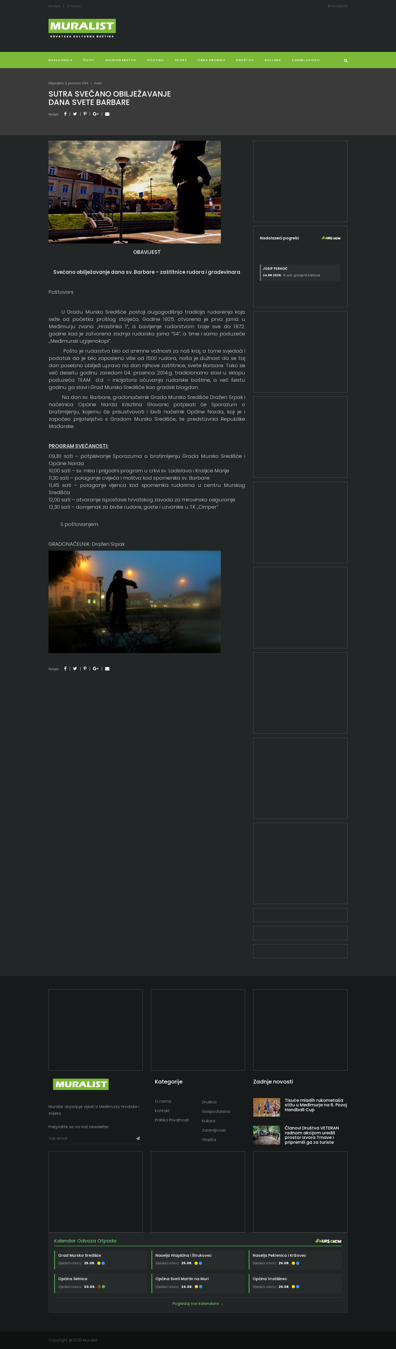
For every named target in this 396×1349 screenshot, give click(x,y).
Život (89, 60)
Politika (155, 60)
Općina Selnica (72, 1278)
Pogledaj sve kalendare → (198, 1303)
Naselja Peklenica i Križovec (279, 1255)
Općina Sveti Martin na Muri (182, 1278)
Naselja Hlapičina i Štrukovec (183, 1255)
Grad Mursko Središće (79, 1255)
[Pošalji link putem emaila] (107, 114)
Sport (181, 60)
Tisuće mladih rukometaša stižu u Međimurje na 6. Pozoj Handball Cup (316, 1105)
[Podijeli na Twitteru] (75, 114)
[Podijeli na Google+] (96, 114)
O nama (74, 6)
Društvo (245, 60)
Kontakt (54, 6)
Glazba (209, 1139)
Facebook (339, 6)
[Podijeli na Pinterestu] (85, 114)
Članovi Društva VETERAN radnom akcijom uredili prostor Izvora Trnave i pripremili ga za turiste (312, 1135)
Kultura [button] (273, 60)
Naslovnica (60, 60)
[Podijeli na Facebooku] (65, 114)
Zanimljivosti (306, 60)
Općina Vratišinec (270, 1278)
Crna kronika (211, 60)
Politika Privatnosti (172, 1120)
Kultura (208, 1121)
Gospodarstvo (121, 60)
